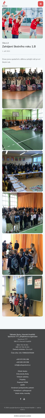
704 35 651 (24, 345)
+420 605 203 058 (22, 362)
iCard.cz (22, 409)
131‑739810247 (24, 353)
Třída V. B (5, 43)
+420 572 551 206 (22, 359)
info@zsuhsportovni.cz (22, 365)
